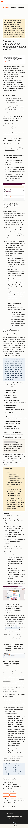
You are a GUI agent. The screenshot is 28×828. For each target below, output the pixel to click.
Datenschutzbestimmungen (14, 816)
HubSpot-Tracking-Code (16, 506)
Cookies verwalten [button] (11, 819)
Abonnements (8, 58)
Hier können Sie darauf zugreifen (13, 36)
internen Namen (17, 241)
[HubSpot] (2, 2)
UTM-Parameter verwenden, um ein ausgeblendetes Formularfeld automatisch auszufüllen (14, 88)
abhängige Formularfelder (12, 100)
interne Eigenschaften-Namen (16, 171)
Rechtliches (9, 813)
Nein (13, 795)
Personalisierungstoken (17, 454)
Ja (6, 795)
